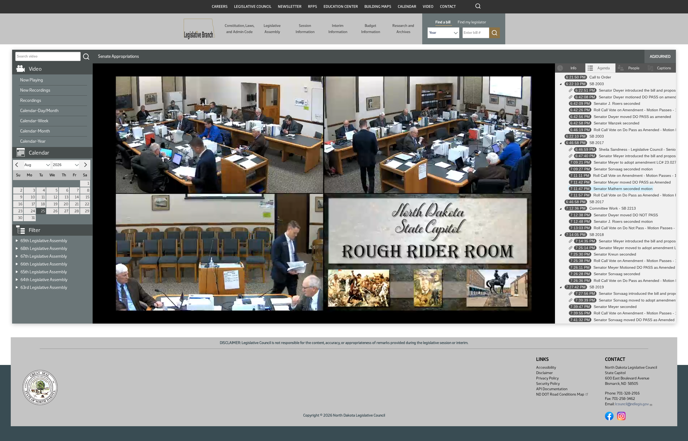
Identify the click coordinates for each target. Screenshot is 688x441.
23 (20, 211)
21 (77, 204)
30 (20, 218)
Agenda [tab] (603, 68)
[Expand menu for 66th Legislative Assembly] (17, 262)
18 (43, 204)
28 (76, 211)
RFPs (312, 6)
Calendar (407, 6)
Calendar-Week (34, 120)
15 (87, 197)
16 (20, 204)
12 (56, 197)
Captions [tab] (664, 68)
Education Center (341, 6)
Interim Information (337, 28)
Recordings (30, 100)
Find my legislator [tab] (472, 22)
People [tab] (633, 68)
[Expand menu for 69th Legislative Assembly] (17, 239)
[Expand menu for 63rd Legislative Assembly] (17, 286)
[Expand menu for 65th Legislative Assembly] (17, 270)
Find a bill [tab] (442, 22)
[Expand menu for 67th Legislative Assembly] (17, 255)
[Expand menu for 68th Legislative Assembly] (17, 247)
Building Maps (377, 6)
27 (66, 211)
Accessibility (546, 367)
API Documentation (551, 389)
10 (33, 197)
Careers (220, 6)
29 (87, 211)
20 (66, 204)
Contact (448, 6)
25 (43, 211)
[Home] (199, 29)
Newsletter (290, 6)
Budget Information (370, 28)
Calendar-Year (33, 141)
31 (33, 218)
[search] (86, 56)
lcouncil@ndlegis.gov (632, 404)
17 (33, 204)
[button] (54, 150)
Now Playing (31, 80)
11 (43, 197)
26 (55, 211)
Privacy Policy (547, 378)
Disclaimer (544, 373)
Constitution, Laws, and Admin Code (239, 28)
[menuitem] (53, 80)
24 (33, 211)
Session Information (305, 28)
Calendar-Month (35, 131)
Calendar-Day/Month (39, 110)
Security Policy (548, 383)
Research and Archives (403, 28)
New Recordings (35, 90)
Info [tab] (573, 68)
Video (428, 6)
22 (87, 204)
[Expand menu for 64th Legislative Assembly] (17, 278)
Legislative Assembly (272, 28)
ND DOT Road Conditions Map (560, 394)
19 (56, 204)
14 (77, 197)
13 (66, 197)
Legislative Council (252, 6)
